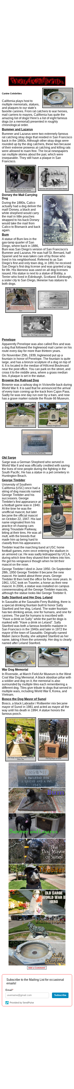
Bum (5, 234)
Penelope (9, 339)
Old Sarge (9, 457)
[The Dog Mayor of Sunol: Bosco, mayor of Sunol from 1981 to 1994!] (37, 851)
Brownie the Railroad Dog (20, 380)
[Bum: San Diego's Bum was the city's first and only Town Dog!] (37, 800)
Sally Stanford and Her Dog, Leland (27, 597)
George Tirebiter (13, 480)
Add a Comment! (36, 968)
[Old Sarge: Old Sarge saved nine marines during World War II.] (37, 902)
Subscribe (60, 995)
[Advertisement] (37, 37)
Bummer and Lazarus (17, 129)
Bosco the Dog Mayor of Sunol (24, 699)
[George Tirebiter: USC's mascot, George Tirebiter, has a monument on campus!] (37, 876)
